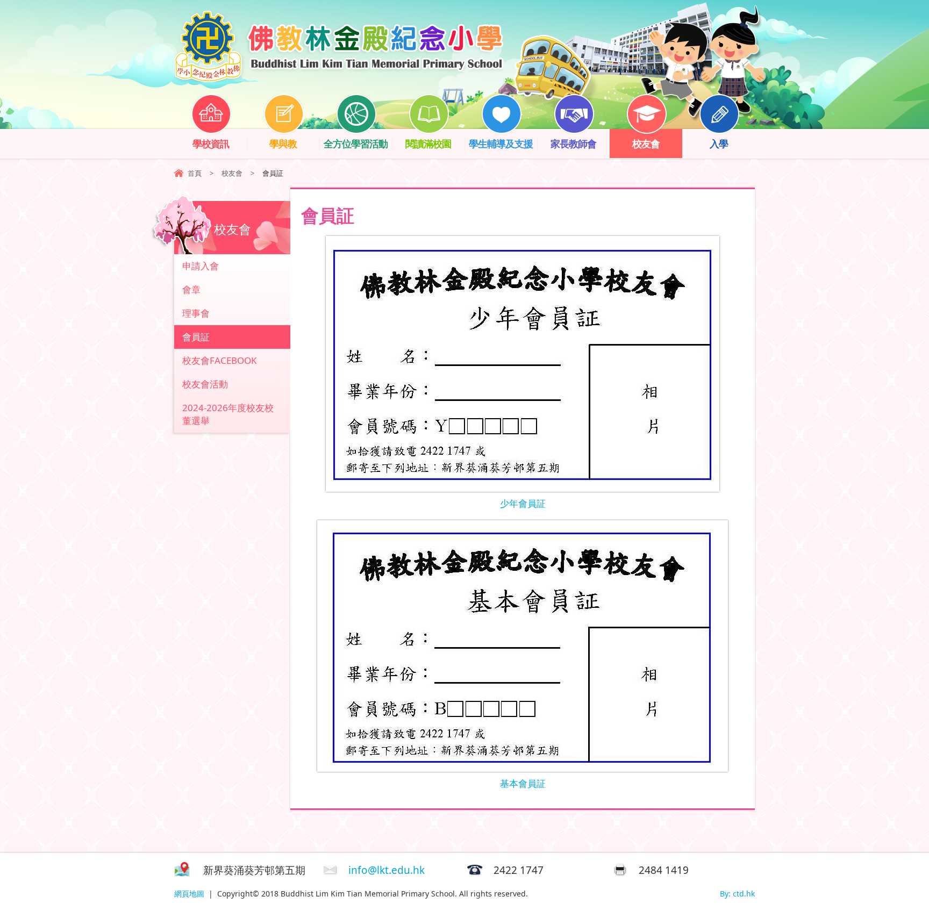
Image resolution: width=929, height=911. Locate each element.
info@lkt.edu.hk (386, 870)
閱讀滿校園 (428, 143)
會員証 (196, 337)
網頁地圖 (189, 893)
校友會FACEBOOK (219, 360)
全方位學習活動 (356, 143)
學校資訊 (210, 143)
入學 (719, 143)
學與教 (283, 143)
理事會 (196, 313)
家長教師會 (573, 143)
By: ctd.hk (737, 893)
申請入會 (200, 266)
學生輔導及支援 (501, 143)
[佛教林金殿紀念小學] (338, 79)
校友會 (646, 143)
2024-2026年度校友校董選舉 (228, 414)
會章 (191, 289)
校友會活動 (205, 384)
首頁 (195, 173)
